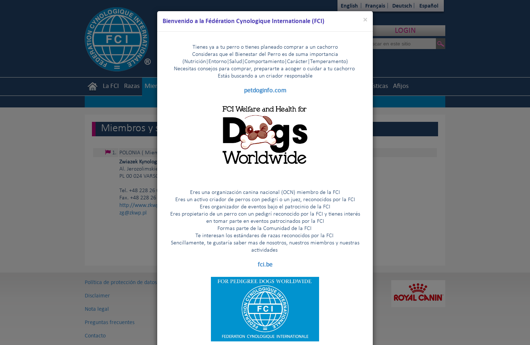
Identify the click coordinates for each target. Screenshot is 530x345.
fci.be (265, 264)
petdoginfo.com (265, 90)
